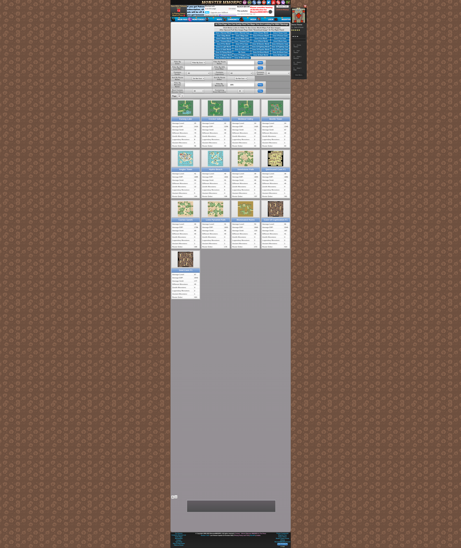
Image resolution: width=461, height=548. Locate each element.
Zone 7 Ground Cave (242, 41)
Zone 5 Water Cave (242, 38)
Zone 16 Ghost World (261, 52)
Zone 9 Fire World (223, 44)
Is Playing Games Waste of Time (178, 14)
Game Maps (178, 536)
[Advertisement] (230, 11)
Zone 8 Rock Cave (280, 41)
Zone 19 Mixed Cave (241, 58)
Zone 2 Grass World (260, 33)
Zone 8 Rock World (261, 41)
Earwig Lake (185, 119)
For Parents (178, 533)
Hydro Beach (215, 169)
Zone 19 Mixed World (223, 58)
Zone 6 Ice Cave (280, 38)
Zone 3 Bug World (223, 36)
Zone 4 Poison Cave (280, 36)
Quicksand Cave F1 (276, 169)
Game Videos (282, 536)
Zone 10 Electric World (260, 44)
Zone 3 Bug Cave (242, 36)
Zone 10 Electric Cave (280, 44)
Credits (258, 535)
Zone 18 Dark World (260, 55)
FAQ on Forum (178, 545)
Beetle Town (275, 119)
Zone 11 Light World (223, 47)
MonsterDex (179, 538)
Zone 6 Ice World (261, 38)
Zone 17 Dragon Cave (242, 55)
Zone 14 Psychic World (260, 49)
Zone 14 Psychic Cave (280, 49)
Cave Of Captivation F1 (276, 220)
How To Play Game (179, 543)
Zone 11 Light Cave (242, 47)
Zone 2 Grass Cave (280, 33)
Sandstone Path (245, 169)
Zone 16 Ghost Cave (280, 52)
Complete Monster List (179, 535)
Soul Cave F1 (185, 270)
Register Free (282, 535)
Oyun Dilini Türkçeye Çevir (179, 7)
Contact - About (240, 533)
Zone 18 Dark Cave (280, 55)
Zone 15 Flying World (224, 52)
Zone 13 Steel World (223, 49)
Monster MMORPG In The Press (256, 533)
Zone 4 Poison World (261, 36)
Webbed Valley (245, 119)
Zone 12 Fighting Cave (280, 47)
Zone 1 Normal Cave (241, 33)
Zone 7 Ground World (223, 41)
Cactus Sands (186, 220)
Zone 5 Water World (223, 38)
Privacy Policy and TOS (241, 535)
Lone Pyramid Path (215, 220)
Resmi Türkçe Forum (282, 538)
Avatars (178, 540)
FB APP (252, 535)
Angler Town (185, 169)
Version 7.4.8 (282, 6)
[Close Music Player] (305, 6)
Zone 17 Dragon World (223, 55)
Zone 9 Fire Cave (242, 44)
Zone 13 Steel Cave (242, 49)
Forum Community (282, 533)
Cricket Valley (216, 119)
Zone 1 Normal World (223, 33)
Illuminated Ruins (246, 220)
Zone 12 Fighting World (261, 47)
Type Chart (178, 541)
